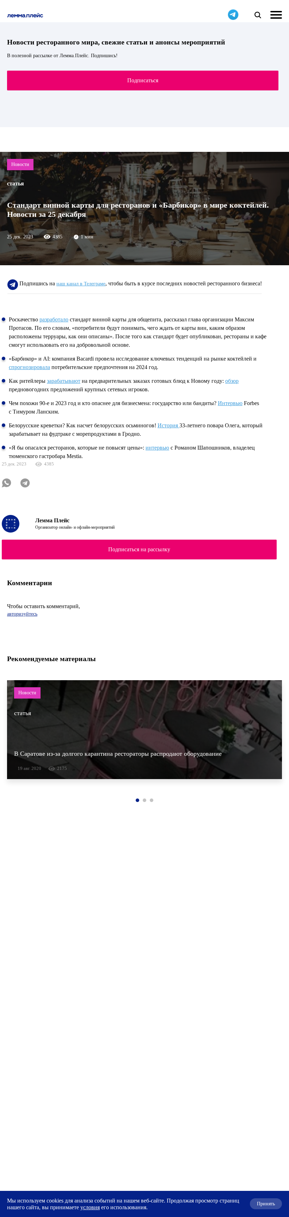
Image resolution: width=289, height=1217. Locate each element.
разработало (53, 319)
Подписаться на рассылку (139, 549)
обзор (232, 381)
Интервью (230, 403)
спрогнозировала (29, 367)
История (168, 425)
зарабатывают (63, 381)
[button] (137, 800)
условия (90, 1207)
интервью (157, 448)
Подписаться (142, 80)
